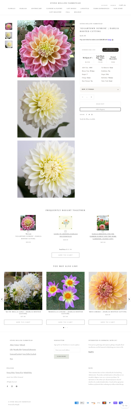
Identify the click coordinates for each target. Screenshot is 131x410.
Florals (11, 8)
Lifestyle (85, 8)
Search (113, 5)
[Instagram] (12, 386)
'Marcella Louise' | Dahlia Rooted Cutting (65, 312)
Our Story (118, 8)
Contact (16, 345)
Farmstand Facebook (16, 354)
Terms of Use (19, 372)
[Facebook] (86, 114)
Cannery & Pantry (54, 8)
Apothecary (36, 8)
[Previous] (2, 299)
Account (104, 5)
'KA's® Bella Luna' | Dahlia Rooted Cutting (23, 312)
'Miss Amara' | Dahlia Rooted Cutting (108, 312)
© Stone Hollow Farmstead (19, 401)
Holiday (78, 12)
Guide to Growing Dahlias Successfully (66, 235)
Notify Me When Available (87, 119)
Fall (68, 12)
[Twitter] (89, 114)
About (12, 345)
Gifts (11, 349)
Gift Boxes (71, 8)
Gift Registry (55, 12)
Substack (22, 345)
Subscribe (61, 356)
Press (11, 359)
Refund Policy (28, 372)
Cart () (122, 5)
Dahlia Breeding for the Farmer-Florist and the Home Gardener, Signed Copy (103, 236)
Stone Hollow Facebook (29, 354)
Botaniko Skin (18, 349)
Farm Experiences (101, 8)
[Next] (129, 299)
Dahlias (23, 8)
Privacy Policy (11, 372)
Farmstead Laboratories (29, 349)
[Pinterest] (92, 114)
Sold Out (100, 104)
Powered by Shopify (13, 404)
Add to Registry (100, 109)
